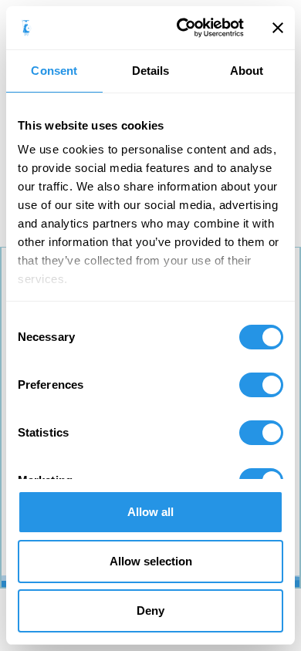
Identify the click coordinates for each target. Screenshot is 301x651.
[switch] (261, 385)
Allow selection (151, 561)
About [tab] (247, 70)
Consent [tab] (54, 70)
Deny (150, 610)
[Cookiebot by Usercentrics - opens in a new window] (182, 28)
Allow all (150, 511)
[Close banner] (277, 27)
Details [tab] (151, 70)
